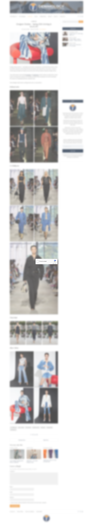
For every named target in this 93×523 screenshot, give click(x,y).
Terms (56, 263)
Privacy (53, 263)
